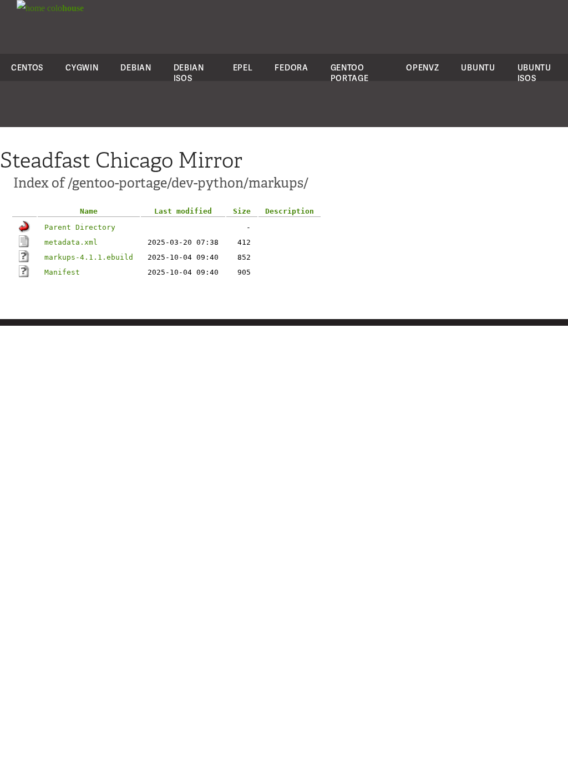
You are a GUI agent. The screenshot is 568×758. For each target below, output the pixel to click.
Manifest (62, 272)
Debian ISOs (189, 72)
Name (89, 211)
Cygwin (81, 67)
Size (242, 211)
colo (64, 8)
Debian (135, 67)
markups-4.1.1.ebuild (88, 257)
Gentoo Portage (350, 72)
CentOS (27, 67)
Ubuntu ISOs (534, 72)
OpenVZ (422, 67)
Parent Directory (79, 227)
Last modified (183, 211)
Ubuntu (478, 67)
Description (289, 211)
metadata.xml (71, 242)
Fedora (291, 67)
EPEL (243, 67)
